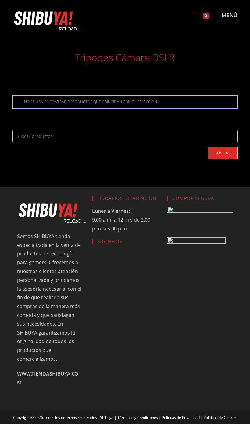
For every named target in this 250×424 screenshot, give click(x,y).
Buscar (222, 153)
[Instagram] (109, 259)
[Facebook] (98, 259)
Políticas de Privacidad (181, 417)
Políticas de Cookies (220, 417)
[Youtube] (121, 259)
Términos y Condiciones (137, 417)
